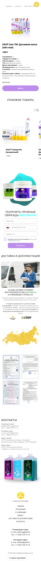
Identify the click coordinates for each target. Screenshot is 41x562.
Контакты (20, 521)
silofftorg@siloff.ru (23, 532)
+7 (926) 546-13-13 (22, 545)
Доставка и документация (20, 518)
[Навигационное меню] (36, 4)
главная (9, 6)
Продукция (20, 509)
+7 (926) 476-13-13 (22, 535)
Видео (20, 515)
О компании (20, 512)
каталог (18, 6)
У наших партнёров (17, 558)
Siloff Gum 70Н (29, 6)
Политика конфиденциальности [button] (20, 553)
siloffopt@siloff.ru (23, 542)
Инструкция (6, 82)
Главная (20, 506)
